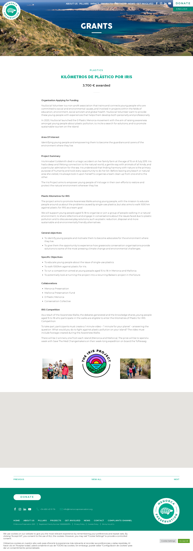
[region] (96, 430)
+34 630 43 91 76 (47, 509)
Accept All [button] (183, 541)
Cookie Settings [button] (168, 541)
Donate (183, 3)
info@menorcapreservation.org (78, 509)
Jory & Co (110, 524)
